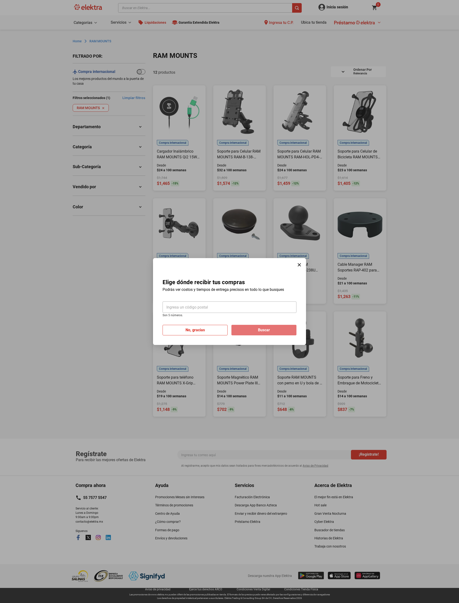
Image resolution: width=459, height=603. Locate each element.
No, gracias (195, 330)
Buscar (264, 330)
